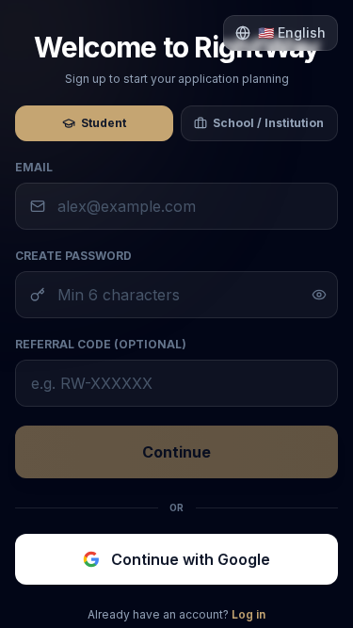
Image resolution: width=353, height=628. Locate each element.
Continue (176, 452)
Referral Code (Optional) (100, 344)
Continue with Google (190, 559)
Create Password (73, 256)
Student (103, 123)
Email (34, 167)
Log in (248, 614)
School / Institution (268, 123)
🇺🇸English (292, 32)
